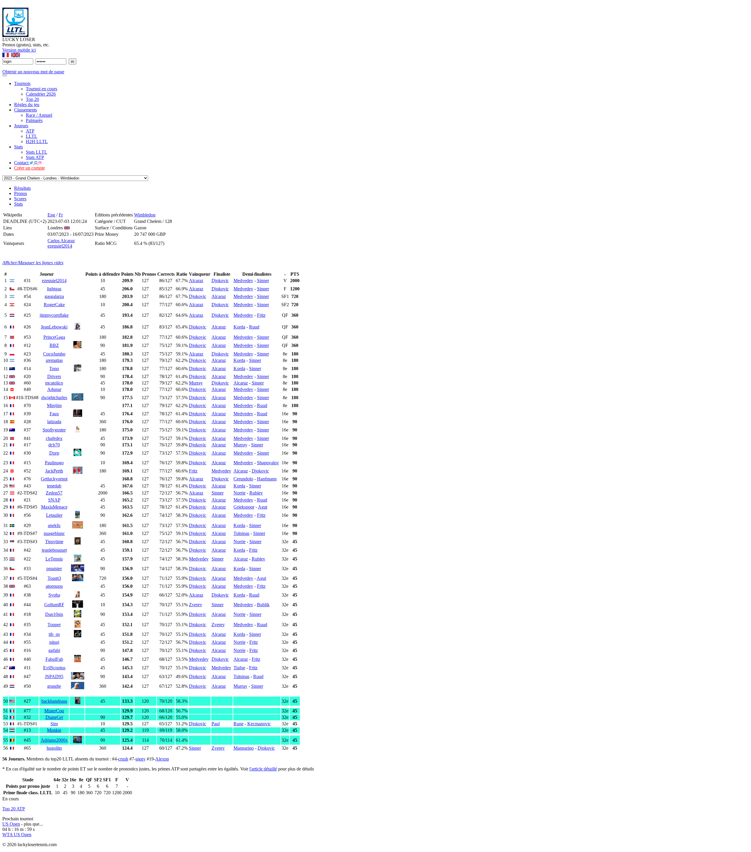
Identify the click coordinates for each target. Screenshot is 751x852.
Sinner (263, 280)
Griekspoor (244, 506)
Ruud (254, 326)
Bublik (263, 604)
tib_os (54, 634)
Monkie (54, 730)
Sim (54, 723)
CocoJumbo (54, 353)
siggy (141, 758)
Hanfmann (267, 478)
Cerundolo (243, 478)
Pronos (20, 193)
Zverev (195, 604)
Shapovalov (268, 462)
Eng (51, 214)
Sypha (54, 594)
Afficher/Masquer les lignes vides (32, 262)
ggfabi (54, 650)
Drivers (54, 376)
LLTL (31, 136)
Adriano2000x (54, 740)
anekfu (54, 525)
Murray (196, 382)
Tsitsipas (241, 533)
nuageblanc (54, 533)
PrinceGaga (54, 337)
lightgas (54, 288)
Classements (25, 109)
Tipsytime (54, 541)
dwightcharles (54, 397)
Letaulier (54, 515)
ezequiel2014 (60, 245)
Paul (216, 723)
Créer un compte (29, 167)
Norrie (240, 492)
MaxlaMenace (54, 506)
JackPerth (54, 470)
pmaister (54, 568)
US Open (11, 823)
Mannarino (244, 748)
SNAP (54, 499)
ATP (30, 130)
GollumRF (54, 604)
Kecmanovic (259, 723)
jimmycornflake (54, 315)
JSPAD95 (54, 676)
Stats (18, 146)
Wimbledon (144, 214)
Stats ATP (35, 157)
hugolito (54, 748)
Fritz (261, 315)
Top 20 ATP (13, 808)
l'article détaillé (263, 768)
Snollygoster (54, 429)
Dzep (54, 452)
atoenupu (54, 586)
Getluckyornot (54, 478)
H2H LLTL (37, 141)
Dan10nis (54, 614)
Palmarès (34, 120)
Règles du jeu (26, 104)
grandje (54, 686)
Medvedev (243, 280)
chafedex (54, 438)
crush (123, 758)
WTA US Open (16, 834)
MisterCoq (54, 710)
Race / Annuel (39, 115)
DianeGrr (54, 717)
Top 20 (32, 99)
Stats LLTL (36, 152)
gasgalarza (54, 296)
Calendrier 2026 (41, 94)
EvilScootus (54, 667)
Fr (61, 214)
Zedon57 (54, 492)
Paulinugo (54, 462)
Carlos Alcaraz (61, 240)
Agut (262, 506)
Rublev (256, 492)
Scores (20, 198)
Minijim (54, 405)
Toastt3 (54, 578)
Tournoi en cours (41, 88)
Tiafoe (239, 667)
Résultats (22, 188)
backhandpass (54, 701)
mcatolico (54, 382)
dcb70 (54, 444)
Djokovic (220, 280)
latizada (54, 421)
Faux (54, 413)
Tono (54, 368)
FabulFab (54, 659)
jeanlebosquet (54, 550)
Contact (22, 162)
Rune (238, 723)
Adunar (54, 389)
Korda (239, 326)
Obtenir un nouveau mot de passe (33, 71)
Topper (54, 624)
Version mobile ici (19, 50)
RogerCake (54, 304)
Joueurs (21, 125)
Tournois (22, 83)
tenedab (54, 485)
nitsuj (54, 642)
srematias (54, 360)
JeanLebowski (54, 326)
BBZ (54, 345)
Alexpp (162, 758)
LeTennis (54, 558)
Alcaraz (196, 280)
